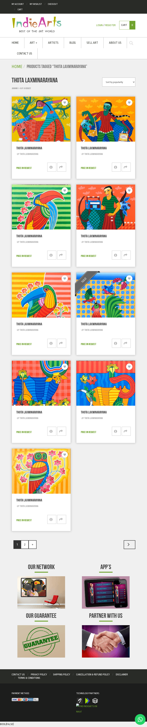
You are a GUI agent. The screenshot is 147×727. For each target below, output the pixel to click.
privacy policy (39, 674)
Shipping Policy (61, 674)
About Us (115, 42)
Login (99, 25)
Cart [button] (127, 25)
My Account (18, 4)
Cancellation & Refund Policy (93, 674)
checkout (53, 4)
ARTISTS (53, 42)
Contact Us (24, 53)
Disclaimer (122, 674)
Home (15, 42)
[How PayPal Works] (25, 699)
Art (32, 42)
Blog (72, 42)
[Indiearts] (37, 24)
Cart (20, 9)
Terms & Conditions (29, 677)
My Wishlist (36, 4)
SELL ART (92, 42)
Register (110, 25)
